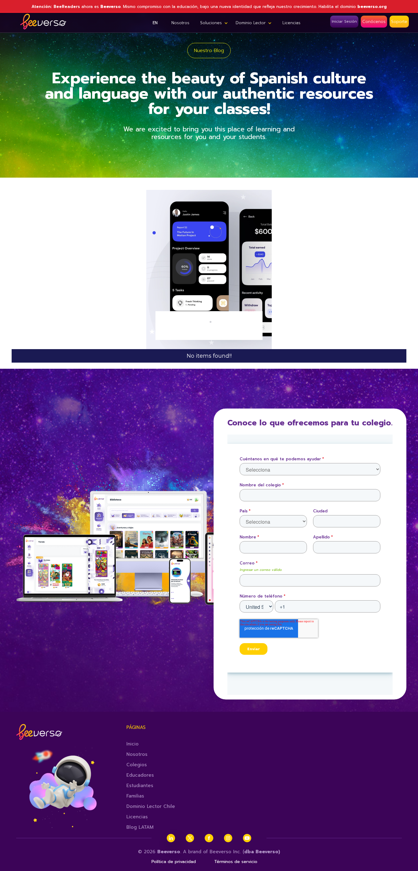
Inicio (132, 744)
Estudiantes (139, 785)
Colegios (136, 764)
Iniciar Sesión (344, 21)
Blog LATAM (140, 827)
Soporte (399, 22)
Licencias (137, 816)
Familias (135, 796)
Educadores (140, 775)
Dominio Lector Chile (150, 806)
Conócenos (374, 22)
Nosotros (136, 754)
